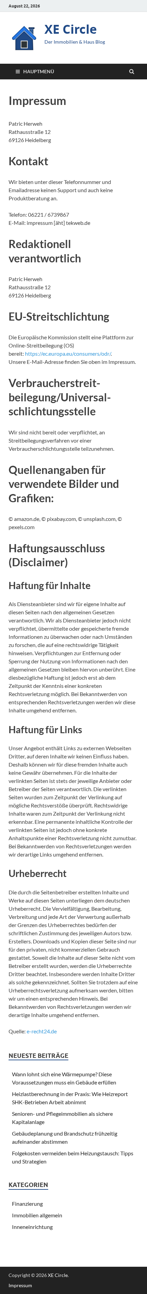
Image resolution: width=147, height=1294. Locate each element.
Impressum (20, 1285)
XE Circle (70, 29)
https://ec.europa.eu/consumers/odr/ (68, 353)
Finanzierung (27, 1203)
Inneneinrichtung (32, 1226)
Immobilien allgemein (37, 1215)
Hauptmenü (38, 71)
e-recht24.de (42, 1031)
